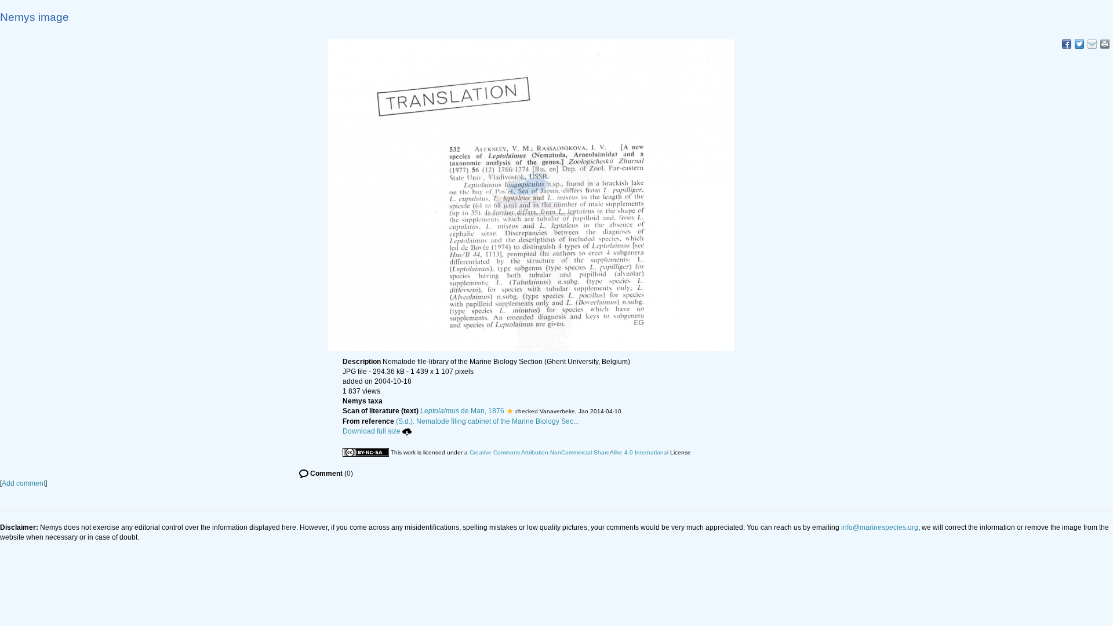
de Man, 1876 (462, 411)
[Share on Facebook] (1066, 44)
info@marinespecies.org (879, 527)
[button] (509, 411)
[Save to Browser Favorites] (1092, 44)
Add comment (23, 483)
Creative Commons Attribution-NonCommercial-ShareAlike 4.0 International (569, 452)
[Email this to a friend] (1105, 44)
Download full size (372, 431)
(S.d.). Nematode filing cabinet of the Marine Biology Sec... (487, 421)
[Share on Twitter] (1079, 44)
